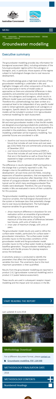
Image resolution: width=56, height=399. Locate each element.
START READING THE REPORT (19, 301)
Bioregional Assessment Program (29, 36)
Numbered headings (15, 385)
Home (4, 36)
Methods (45, 36)
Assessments (12, 36)
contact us (45, 356)
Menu (5, 29)
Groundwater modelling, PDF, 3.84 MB (25, 360)
